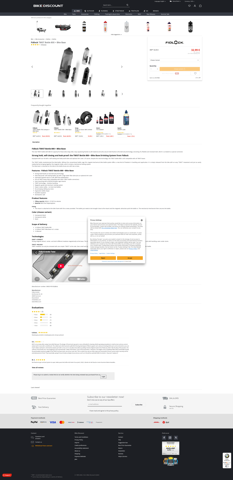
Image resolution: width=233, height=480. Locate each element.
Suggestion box (123, 442)
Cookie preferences (80, 445)
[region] (116, 26)
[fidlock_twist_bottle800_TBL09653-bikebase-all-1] (77, 66)
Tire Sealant (100, 128)
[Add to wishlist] (195, 73)
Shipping (77, 454)
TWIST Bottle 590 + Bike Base (62, 128)
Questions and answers (39, 437)
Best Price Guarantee (124, 445)
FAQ (119, 440)
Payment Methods (80, 456)
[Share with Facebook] (196, 77)
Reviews (120, 454)
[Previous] (32, 67)
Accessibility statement (82, 448)
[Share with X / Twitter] (197, 77)
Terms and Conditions (81, 437)
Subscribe (138, 405)
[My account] (195, 5)
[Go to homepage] (48, 6)
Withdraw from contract (43, 446)
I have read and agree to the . (104, 411)
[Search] (127, 5)
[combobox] (113, 5)
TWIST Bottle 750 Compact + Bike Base (41, 129)
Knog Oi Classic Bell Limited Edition (83, 129)
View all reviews (38, 368)
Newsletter (121, 451)
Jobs (76, 459)
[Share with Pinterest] (199, 77)
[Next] (121, 67)
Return (120, 448)
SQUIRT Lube (121, 128)
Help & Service (122, 456)
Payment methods (38, 418)
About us (77, 451)
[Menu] (230, 454)
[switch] (227, 466)
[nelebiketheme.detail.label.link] (42, 27)
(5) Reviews (43, 44)
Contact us (38, 442)
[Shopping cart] (200, 5)
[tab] (36, 142)
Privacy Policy (79, 440)
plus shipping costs (194, 53)
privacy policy (113, 411)
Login (103, 376)
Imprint (77, 442)
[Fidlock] (175, 42)
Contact (120, 437)
